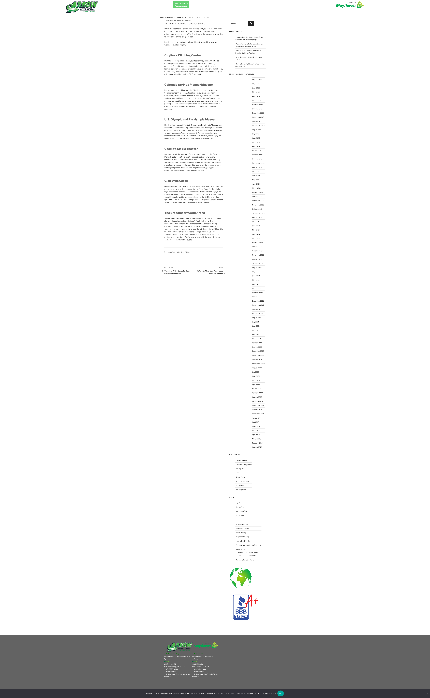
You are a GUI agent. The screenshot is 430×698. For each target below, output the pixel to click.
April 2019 (256, 435)
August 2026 (257, 79)
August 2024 (257, 167)
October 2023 (257, 209)
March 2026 (256, 100)
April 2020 (256, 384)
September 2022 (258, 263)
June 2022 (256, 276)
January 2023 (257, 247)
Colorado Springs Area (179, 252)
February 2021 (257, 343)
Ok (280, 693)
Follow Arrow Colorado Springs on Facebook (177, 675)
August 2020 (257, 368)
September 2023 (258, 213)
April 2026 (256, 96)
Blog (198, 17)
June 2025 (256, 138)
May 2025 (256, 142)
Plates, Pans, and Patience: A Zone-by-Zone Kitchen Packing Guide (249, 45)
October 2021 (257, 309)
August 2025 (257, 130)
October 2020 (257, 359)
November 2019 (258, 405)
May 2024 (256, 180)
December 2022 (258, 251)
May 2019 (255, 430)
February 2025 (257, 155)
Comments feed (241, 511)
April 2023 (256, 234)
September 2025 (258, 125)
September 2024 (258, 163)
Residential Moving (242, 528)
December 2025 (258, 113)
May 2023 (256, 230)
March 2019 (256, 439)
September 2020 (258, 364)
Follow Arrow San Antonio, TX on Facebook (204, 675)
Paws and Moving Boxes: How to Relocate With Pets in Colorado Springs (250, 38)
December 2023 (258, 201)
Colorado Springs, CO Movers (248, 552)
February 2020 (257, 393)
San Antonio (240, 485)
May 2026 (256, 92)
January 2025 (257, 159)
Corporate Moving (242, 537)
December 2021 (258, 301)
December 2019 (258, 401)
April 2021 (255, 334)
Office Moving (241, 533)
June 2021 (256, 326)
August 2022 (256, 267)
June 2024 (256, 176)
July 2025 (255, 134)
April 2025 (256, 146)
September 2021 (258, 313)
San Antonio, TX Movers (247, 555)
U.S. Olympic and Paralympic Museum (202, 125)
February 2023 (257, 242)
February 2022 (257, 293)
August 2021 (256, 318)
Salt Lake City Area (242, 481)
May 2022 (255, 280)
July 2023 (255, 221)
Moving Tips (240, 469)
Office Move (240, 477)
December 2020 (258, 351)
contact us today (171, 240)
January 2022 (257, 297)
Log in (238, 503)
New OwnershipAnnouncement (181, 4)
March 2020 (256, 389)
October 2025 (257, 121)
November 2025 (258, 117)
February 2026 (257, 104)
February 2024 (257, 192)
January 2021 (257, 347)
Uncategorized (241, 490)
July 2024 (255, 171)
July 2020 (255, 372)
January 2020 (257, 397)
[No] (427, 693)
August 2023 (257, 217)
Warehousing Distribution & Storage (248, 545)
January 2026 (257, 109)
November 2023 (258, 205)
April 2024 (256, 184)
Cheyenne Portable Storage (245, 560)
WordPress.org (241, 515)
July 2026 (255, 84)
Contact (206, 17)
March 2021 (256, 338)
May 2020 (256, 380)
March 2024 (256, 188)
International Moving (243, 541)
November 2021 (258, 305)
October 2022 (257, 259)
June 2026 (256, 88)
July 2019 (255, 422)
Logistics (180, 17)
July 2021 (255, 322)
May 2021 (255, 330)
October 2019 (257, 410)
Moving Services (166, 17)
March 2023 (256, 238)
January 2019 (257, 447)
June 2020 (256, 376)
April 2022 (256, 284)
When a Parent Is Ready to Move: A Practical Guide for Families (248, 51)
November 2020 (258, 355)
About (191, 17)
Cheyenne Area (241, 460)
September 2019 (258, 414)
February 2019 (257, 443)
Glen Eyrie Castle (192, 192)
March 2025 (256, 151)
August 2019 (256, 418)
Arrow (188, 21)
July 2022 (255, 272)
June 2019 (256, 426)
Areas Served (240, 549)
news (237, 473)
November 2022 (258, 255)
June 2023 (256, 226)
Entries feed (240, 507)
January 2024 (257, 196)
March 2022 (256, 288)
